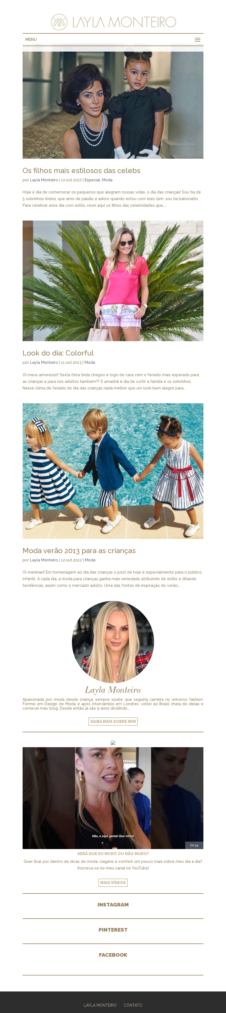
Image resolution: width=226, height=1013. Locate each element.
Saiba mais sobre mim (113, 721)
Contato (133, 1005)
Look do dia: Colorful (58, 353)
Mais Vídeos (113, 883)
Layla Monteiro (44, 180)
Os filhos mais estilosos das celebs (81, 170)
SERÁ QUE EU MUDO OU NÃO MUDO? (113, 854)
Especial (92, 180)
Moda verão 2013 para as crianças (79, 551)
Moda (107, 180)
